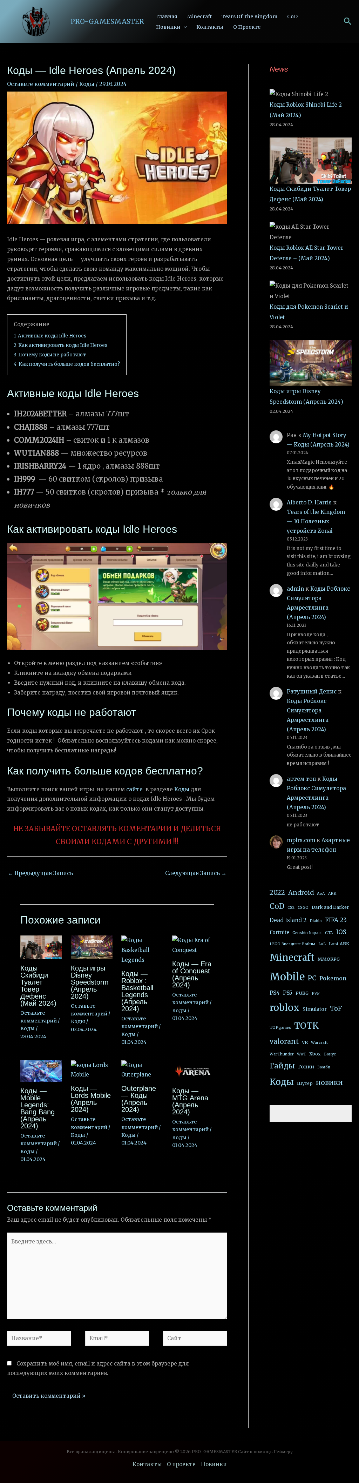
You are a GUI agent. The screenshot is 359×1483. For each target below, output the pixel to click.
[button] (348, 22)
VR (305, 1042)
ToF (336, 1009)
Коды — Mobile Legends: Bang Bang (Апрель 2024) (37, 1108)
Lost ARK (339, 943)
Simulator (315, 1009)
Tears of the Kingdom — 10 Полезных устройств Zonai (316, 521)
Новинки (168, 27)
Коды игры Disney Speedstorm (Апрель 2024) (90, 982)
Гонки (306, 1066)
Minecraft (199, 16)
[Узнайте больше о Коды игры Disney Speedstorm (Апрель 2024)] (92, 947)
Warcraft (319, 1042)
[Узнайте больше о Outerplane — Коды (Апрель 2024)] (142, 1069)
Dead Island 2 (288, 920)
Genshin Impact (307, 933)
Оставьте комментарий (40, 84)
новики (329, 1082)
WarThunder (282, 1054)
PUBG (302, 993)
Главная (166, 16)
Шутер (305, 1083)
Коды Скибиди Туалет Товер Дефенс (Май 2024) (38, 985)
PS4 (275, 992)
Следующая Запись (195, 873)
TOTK (306, 1025)
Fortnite (279, 932)
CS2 (290, 907)
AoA (321, 893)
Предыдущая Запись (40, 873)
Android (301, 893)
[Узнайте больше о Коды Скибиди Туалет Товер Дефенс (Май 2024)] (41, 947)
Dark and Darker (330, 907)
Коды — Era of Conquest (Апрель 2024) (191, 974)
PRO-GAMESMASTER (107, 21)
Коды (86, 84)
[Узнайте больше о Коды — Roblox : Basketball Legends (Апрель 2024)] (142, 949)
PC (312, 978)
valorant (284, 1041)
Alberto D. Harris (309, 502)
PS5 (287, 992)
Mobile (287, 976)
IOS (341, 932)
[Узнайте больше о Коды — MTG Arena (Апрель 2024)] (193, 1070)
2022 (277, 892)
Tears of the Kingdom (249, 16)
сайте (134, 789)
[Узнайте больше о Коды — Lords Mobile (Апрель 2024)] (92, 1069)
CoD (292, 16)
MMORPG (329, 959)
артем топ (301, 779)
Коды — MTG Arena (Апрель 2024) (190, 1101)
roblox (284, 1007)
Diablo (316, 921)
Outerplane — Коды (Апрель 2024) (138, 1099)
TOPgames (280, 1027)
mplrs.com (301, 840)
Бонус (330, 1054)
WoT (301, 1054)
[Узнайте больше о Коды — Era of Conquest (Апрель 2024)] (193, 944)
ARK (332, 893)
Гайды (282, 1066)
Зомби (323, 1067)
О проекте (246, 27)
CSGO (303, 907)
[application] (183, 27)
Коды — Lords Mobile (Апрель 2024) (91, 1099)
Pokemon (332, 978)
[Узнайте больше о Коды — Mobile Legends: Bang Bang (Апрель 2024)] (41, 1070)
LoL (322, 944)
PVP (316, 993)
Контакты (209, 27)
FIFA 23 (336, 920)
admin (295, 588)
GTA (329, 933)
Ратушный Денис (312, 691)
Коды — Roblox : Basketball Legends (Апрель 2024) (137, 991)
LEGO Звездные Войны (292, 944)
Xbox (315, 1053)
